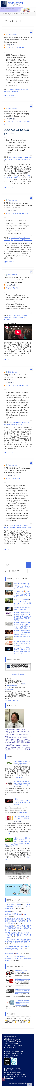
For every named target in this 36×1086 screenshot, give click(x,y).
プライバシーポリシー (12, 1071)
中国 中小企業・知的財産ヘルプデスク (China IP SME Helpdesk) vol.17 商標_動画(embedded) (22, 783)
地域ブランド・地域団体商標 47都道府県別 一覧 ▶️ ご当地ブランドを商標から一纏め (18, 958)
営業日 (24, 684)
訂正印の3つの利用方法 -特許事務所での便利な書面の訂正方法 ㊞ (22, 643)
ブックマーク (10, 95)
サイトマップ (17, 1078)
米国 (26, 213)
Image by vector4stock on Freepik (16, 1074)
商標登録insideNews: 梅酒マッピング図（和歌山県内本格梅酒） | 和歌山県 (22, 632)
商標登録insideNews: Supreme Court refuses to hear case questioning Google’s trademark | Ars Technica (18, 205)
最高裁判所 (20, 213)
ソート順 (8, 571)
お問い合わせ (10, 689)
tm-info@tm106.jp (10, 1047)
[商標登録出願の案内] (4, 4)
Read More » (19, 777)
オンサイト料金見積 (12, 700)
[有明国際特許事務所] (18, 666)
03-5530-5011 (9, 1045)
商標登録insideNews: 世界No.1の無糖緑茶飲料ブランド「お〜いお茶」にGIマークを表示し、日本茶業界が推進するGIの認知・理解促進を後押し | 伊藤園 (17, 841)
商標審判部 (20, 48)
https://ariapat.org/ (11, 685)
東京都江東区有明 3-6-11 (12, 1040)
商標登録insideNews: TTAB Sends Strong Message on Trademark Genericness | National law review (18, 39)
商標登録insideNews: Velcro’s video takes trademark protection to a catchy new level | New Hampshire (17, 280)
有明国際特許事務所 (18, 674)
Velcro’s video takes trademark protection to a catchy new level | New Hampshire (15, 317)
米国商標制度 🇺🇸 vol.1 (12, 953)
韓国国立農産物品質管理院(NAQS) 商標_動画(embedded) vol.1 (22, 972)
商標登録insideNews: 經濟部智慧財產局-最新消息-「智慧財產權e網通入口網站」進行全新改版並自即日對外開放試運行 (22, 616)
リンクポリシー (18, 1069)
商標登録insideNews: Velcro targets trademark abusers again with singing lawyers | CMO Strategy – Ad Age (16, 113)
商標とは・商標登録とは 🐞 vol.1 (15, 914)
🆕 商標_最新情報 (11, 34)
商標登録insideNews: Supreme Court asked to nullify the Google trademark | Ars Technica (17, 377)
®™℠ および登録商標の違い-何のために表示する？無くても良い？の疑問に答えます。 (18, 935)
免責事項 (8, 1069)
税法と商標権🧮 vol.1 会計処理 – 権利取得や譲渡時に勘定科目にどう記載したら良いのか (18, 928)
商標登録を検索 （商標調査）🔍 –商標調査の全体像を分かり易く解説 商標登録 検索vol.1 (18, 921)
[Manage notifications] (3, 1079)
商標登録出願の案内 (15, 3)
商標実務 (8, 911)
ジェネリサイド (11, 48)
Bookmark (8, 1078)
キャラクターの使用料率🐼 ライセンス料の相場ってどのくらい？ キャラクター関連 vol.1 (17, 906)
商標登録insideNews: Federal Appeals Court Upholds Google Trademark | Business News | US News (17, 470)
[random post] (10, 972)
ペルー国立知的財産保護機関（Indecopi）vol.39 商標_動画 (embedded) (21, 818)
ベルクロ (20, 121)
